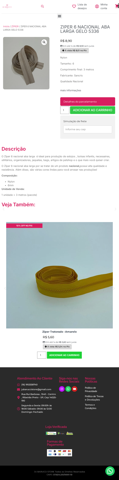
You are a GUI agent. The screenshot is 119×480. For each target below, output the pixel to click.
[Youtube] (74, 389)
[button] (59, 16)
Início (6, 26)
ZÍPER (15, 26)
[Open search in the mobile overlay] (42, 6)
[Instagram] (62, 389)
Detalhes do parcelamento (80, 101)
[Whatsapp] (68, 389)
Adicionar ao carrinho (92, 110)
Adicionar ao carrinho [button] (64, 355)
